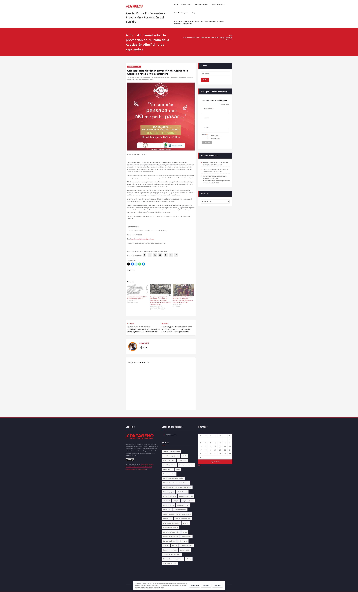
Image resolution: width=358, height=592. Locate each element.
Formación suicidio (180, 510)
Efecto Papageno (168, 492)
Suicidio (174, 545)
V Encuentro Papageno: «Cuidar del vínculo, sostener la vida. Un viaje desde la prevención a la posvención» (199, 22)
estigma (176, 501)
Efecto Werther (182, 492)
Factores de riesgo (183, 505)
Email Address (208, 108)
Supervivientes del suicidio (171, 554)
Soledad (165, 545)
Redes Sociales (186, 536)
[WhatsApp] (171, 255)
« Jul (199, 465)
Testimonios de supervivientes (173, 559)
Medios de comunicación (171, 523)
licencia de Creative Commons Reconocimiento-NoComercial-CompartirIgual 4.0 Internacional (139, 467)
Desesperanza (167, 469)
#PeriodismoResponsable (171, 451)
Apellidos (206, 127)
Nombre (206, 118)
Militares (185, 523)
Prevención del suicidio (178, 78)
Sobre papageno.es (218, 4)
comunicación (182, 460)
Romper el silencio (169, 541)
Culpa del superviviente (186, 465)
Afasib (184, 456)
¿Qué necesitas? (186, 4)
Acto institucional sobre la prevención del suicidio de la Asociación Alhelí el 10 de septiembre (207, 38)
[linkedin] (155, 255)
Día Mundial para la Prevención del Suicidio (156, 78)
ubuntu (188, 559)
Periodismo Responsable (171, 532)
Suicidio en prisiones (170, 550)
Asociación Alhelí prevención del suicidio (140, 79)
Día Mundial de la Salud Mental (173, 478)
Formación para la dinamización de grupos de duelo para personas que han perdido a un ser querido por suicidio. (183, 299)
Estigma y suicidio (188, 501)
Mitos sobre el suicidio (170, 527)
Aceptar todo (194, 585)
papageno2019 (134, 78)
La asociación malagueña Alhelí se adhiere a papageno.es (137, 298)
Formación (166, 510)
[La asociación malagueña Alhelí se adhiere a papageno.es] (137, 290)
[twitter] (149, 255)
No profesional (215, 138)
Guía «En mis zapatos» (181, 13)
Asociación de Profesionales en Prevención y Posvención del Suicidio (146, 17)
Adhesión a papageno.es (171, 456)
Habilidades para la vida (183, 519)
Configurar (217, 585)
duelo (178, 469)
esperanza (166, 501)
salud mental (183, 541)
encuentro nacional (169, 496)
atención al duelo (168, 460)
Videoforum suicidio (169, 563)
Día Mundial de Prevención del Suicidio (175, 483)
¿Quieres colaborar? (201, 4)
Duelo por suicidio (169, 474)
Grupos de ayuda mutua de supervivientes (177, 514)
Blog (193, 13)
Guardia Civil (167, 519)
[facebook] (144, 255)
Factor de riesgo (168, 505)
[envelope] (160, 255)
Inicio (176, 4)
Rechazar (206, 585)
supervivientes (185, 550)
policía (185, 532)
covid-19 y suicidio (169, 465)
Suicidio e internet (186, 545)
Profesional (214, 135)
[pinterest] (166, 255)
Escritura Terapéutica (186, 496)
